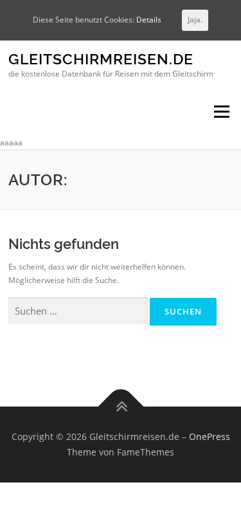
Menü (220, 112)
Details (148, 19)
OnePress (209, 436)
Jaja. (195, 19)
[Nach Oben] (120, 407)
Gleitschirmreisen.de (100, 59)
